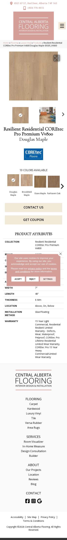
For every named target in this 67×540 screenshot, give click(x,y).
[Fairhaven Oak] (53, 181)
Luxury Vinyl (25, 42)
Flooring (15, 42)
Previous (5, 113)
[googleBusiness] (40, 501)
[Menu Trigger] (62, 25)
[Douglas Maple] (13, 180)
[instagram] (34, 501)
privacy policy (35, 268)
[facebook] (28, 501)
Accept (18, 279)
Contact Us (33, 207)
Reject (32, 279)
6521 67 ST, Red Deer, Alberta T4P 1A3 (35, 3)
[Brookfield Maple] (27, 180)
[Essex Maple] (40, 181)
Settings (48, 279)
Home (6, 42)
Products (37, 42)
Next (62, 113)
